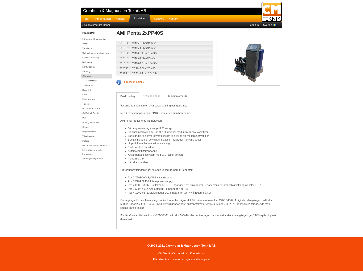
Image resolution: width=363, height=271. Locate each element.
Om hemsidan (180, 253)
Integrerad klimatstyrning (94, 39)
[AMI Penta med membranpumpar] (249, 63)
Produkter (140, 18)
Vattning (86, 71)
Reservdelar (90, 81)
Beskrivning (127, 96)
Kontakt (173, 18)
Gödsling (86, 76)
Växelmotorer (88, 136)
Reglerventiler (89, 131)
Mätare (85, 141)
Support (159, 18)
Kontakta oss (197, 253)
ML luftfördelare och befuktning (92, 152)
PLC (84, 118)
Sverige (268, 25)
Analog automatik (90, 122)
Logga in (254, 25)
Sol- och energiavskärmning (95, 53)
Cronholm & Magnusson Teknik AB (114, 10)
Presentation (103, 18)
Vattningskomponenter (93, 158)
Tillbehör (89, 85)
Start (87, 18)
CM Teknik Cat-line (91, 113)
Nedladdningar (151, 96)
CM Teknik (164, 253)
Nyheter (120, 18)
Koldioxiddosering (91, 57)
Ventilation (87, 48)
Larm (84, 94)
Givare (85, 127)
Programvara (88, 99)
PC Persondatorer (91, 108)
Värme (85, 44)
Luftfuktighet (88, 67)
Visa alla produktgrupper (96, 25)
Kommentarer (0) (177, 96)
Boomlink (86, 90)
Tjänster (86, 104)
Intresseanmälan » (134, 82)
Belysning (87, 62)
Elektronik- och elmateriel (94, 145)
